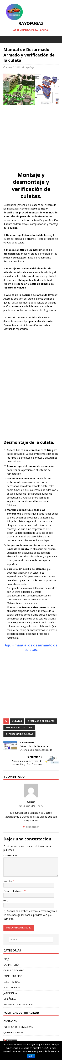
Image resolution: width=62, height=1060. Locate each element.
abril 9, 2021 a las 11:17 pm (31, 806)
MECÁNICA (9, 998)
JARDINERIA (10, 993)
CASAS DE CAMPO (13, 970)
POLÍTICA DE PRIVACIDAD (18, 1026)
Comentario (10, 855)
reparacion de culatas (19, 734)
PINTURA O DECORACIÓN (18, 1004)
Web (5, 901)
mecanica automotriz (19, 727)
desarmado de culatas (41, 721)
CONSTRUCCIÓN (13, 976)
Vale (31, 1056)
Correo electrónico (13, 891)
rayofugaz (30, 67)
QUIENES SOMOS (13, 1032)
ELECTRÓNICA (11, 987)
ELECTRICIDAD (11, 981)
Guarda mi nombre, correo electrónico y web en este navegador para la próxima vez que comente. (30, 914)
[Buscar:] (31, 940)
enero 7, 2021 (13, 67)
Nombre (8, 881)
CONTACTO (10, 1021)
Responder (32, 826)
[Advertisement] (31, 139)
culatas (17, 721)
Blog (6, 959)
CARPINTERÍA (11, 964)
